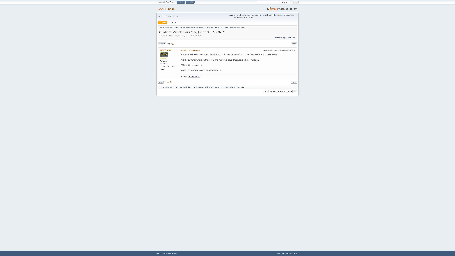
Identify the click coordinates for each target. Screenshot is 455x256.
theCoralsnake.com (194, 76)
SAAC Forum (166, 8)
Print (294, 44)
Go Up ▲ (296, 253)
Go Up (161, 82)
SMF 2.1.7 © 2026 (161, 253)
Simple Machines (172, 253)
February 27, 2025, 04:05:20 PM (190, 50)
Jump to (265, 91)
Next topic (292, 38)
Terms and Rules (286, 253)
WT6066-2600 (166, 50)
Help (278, 253)
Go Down (162, 44)
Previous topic (280, 38)
